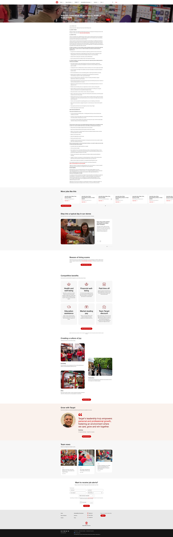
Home (62, 7)
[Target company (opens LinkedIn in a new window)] (66, 531)
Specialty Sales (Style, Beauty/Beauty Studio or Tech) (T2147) (88, 197)
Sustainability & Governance (85, 2)
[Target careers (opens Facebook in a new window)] (63, 531)
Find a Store (91, 515)
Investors (95, 2)
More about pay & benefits (86, 328)
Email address (73, 492)
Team (98, 463)
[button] (111, 199)
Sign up (103, 515)
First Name (73, 490)
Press (101, 2)
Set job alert (86, 505)
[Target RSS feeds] (68, 531)
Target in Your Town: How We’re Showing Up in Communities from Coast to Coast (68, 470)
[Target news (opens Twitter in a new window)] (61, 531)
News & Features (68, 2)
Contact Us (91, 517)
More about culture (86, 399)
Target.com (90, 513)
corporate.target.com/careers (87, 260)
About (61, 2)
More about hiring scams (86, 264)
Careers (76, 2)
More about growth (86, 436)
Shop (116, 2)
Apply (108, 19)
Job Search (70, 7)
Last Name (90, 490)
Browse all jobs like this (66, 205)
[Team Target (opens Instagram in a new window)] (64, 531)
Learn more (67, 200)
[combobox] (95, 493)
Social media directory (63, 532)
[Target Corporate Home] (57, 2)
